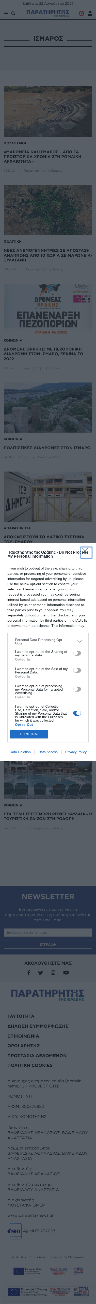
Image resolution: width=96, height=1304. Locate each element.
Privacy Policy (76, 752)
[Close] (86, 552)
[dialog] (48, 652)
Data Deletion (20, 752)
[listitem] (48, 641)
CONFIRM (29, 734)
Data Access (48, 752)
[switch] (77, 653)
